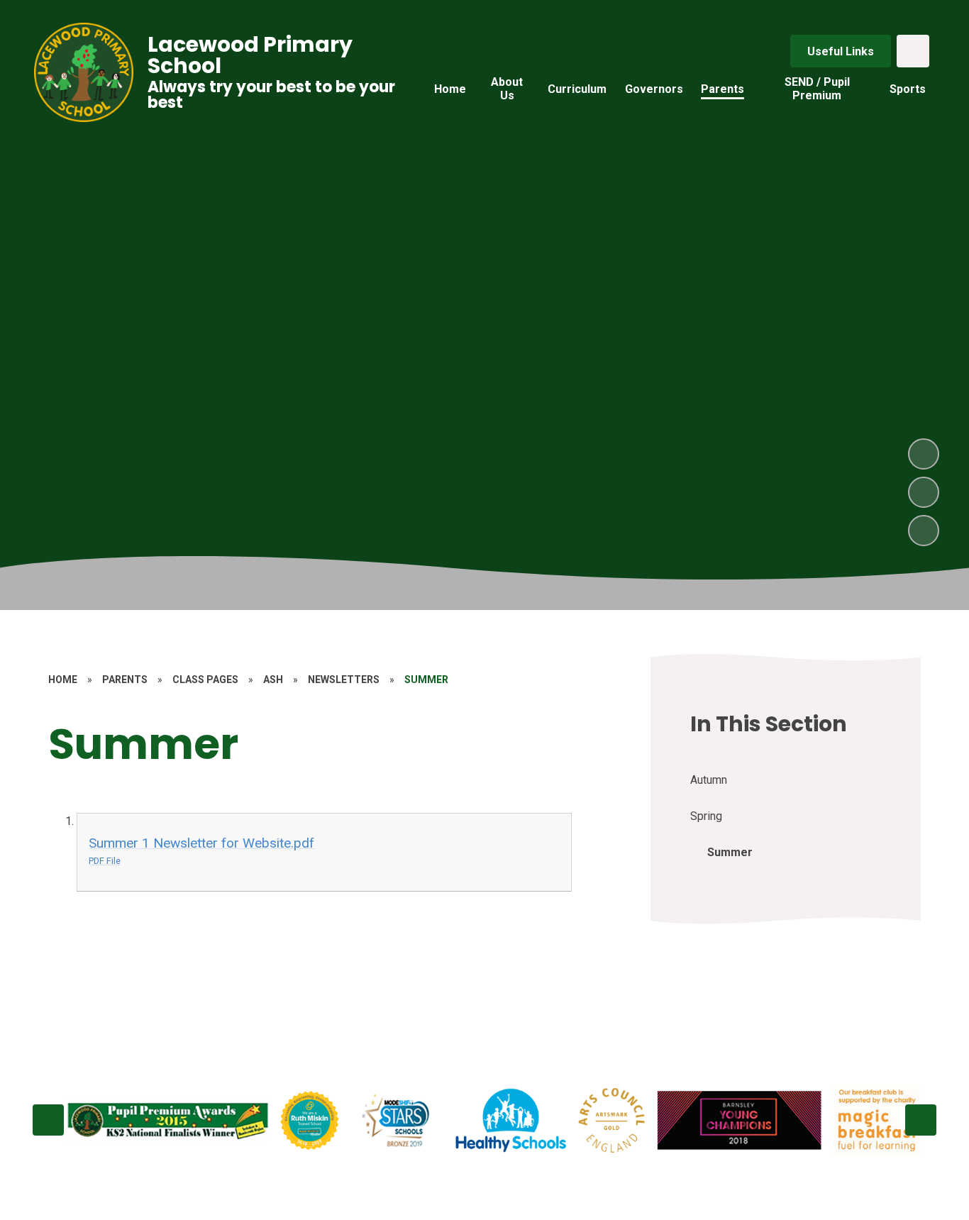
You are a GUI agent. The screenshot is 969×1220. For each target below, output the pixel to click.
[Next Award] (920, 1120)
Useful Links (840, 51)
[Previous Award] (48, 1120)
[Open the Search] (913, 51)
